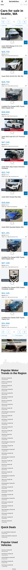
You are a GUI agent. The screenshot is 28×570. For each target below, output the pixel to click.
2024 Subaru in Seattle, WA (7, 439)
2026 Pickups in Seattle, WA (7, 506)
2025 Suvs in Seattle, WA (7, 379)
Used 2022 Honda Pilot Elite (11, 197)
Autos (2, 4)
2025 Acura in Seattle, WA (7, 461)
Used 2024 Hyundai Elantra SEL (13, 227)
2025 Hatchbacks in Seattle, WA (8, 476)
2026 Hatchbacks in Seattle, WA (8, 499)
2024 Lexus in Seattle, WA (7, 409)
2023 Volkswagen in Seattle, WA (8, 442)
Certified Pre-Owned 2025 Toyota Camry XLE (13, 318)
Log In (21, 4)
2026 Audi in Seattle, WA (7, 521)
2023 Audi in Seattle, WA (7, 435)
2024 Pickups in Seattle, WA (7, 454)
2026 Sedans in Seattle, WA (7, 469)
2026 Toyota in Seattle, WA (7, 405)
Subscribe (25, 4)
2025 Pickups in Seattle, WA (7, 488)
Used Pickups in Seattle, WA (7, 562)
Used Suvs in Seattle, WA (7, 550)
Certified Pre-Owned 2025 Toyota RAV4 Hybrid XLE (13, 107)
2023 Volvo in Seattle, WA (7, 465)
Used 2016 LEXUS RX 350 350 (12, 76)
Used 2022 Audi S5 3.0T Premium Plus (13, 137)
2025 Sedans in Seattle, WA (7, 424)
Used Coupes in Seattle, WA (7, 565)
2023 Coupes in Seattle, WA (7, 514)
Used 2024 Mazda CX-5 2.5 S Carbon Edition (12, 46)
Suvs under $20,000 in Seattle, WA (9, 533)
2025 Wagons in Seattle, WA (7, 495)
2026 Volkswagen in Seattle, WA (8, 510)
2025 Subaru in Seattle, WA (7, 420)
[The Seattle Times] (14, 1)
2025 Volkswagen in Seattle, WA (8, 412)
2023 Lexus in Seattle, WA (7, 416)
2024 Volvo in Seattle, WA (7, 472)
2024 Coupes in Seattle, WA (7, 503)
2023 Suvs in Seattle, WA (7, 386)
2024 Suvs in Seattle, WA (7, 382)
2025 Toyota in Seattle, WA (7, 394)
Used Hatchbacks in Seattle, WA (8, 558)
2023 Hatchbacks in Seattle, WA (8, 450)
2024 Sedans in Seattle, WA (7, 397)
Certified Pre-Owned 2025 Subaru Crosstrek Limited (13, 288)
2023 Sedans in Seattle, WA (7, 446)
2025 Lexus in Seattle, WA (7, 431)
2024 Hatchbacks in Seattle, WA (8, 484)
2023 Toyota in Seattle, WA (7, 427)
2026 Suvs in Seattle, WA (7, 401)
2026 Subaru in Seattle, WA (7, 518)
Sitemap (14, 569)
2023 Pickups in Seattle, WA (7, 491)
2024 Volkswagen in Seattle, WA (8, 457)
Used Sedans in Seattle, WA (7, 554)
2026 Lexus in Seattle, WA (7, 480)
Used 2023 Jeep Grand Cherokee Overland (13, 167)
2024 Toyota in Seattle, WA (7, 390)
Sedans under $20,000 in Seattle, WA (9, 536)
